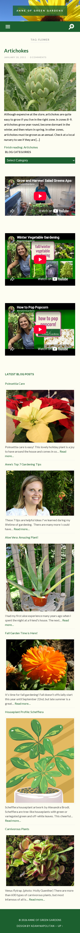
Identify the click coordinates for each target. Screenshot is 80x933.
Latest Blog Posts (19, 374)
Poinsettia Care (15, 383)
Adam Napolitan (43, 925)
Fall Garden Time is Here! (21, 633)
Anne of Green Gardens (40, 10)
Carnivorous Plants (17, 829)
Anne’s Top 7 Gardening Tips (23, 464)
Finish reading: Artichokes (21, 147)
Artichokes (16, 51)
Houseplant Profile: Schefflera (24, 712)
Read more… (22, 529)
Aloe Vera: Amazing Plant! (21, 537)
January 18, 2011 (15, 57)
